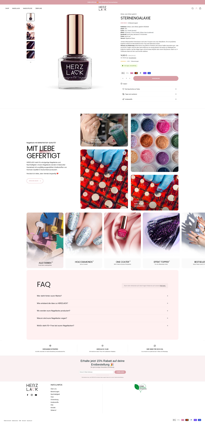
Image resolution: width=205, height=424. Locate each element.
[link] (98, 141)
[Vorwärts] (109, 55)
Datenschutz (15, 420)
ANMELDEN (120, 372)
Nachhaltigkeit (55, 394)
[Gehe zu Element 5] (31, 54)
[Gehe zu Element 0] (31, 17)
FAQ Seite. (163, 285)
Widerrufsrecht (7, 420)
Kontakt (53, 407)
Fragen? (125, 83)
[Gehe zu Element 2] (31, 26)
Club (52, 397)
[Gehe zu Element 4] (31, 45)
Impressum (29, 420)
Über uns (54, 389)
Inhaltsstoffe (55, 402)
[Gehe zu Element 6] (31, 64)
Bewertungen (55, 391)
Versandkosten (132, 57)
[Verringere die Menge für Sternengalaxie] (122, 78)
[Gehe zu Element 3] (31, 36)
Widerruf (53, 410)
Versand (24, 420)
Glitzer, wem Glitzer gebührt (129, 14)
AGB (20, 420)
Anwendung (54, 399)
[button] (124, 153)
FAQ (52, 405)
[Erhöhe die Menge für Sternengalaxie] (130, 78)
